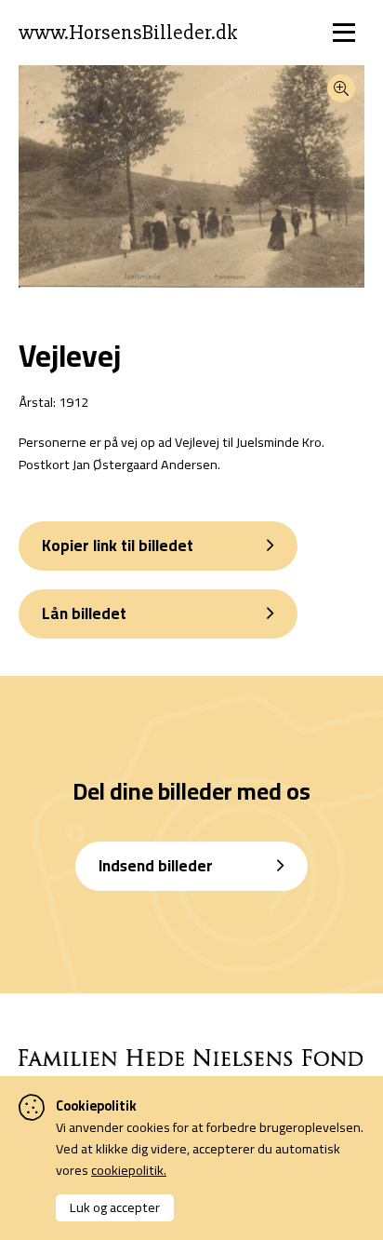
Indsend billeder (156, 866)
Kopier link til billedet (117, 545)
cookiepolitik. (128, 1169)
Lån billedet (84, 613)
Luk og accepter (115, 1207)
